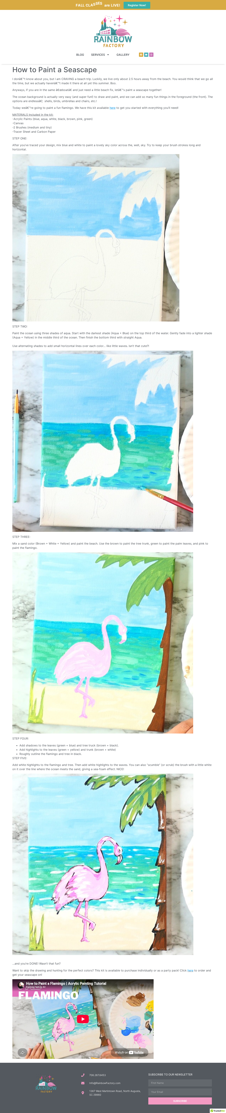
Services (98, 54)
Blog (80, 54)
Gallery (123, 54)
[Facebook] (141, 55)
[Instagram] (151, 55)
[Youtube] (146, 55)
